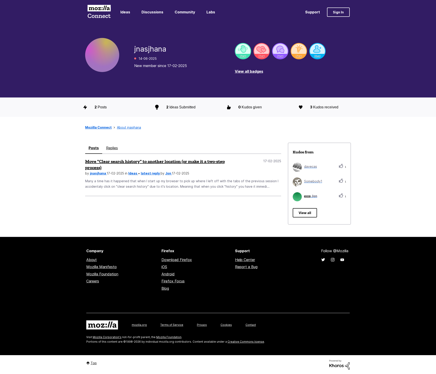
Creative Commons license (246, 341)
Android (168, 274)
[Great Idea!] (299, 51)
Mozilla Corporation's (107, 337)
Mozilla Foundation (102, 274)
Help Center (245, 259)
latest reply (151, 173)
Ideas (125, 12)
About (91, 259)
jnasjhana (98, 173)
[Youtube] (342, 260)
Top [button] (94, 363)
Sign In (338, 12)
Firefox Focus (173, 281)
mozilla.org (139, 325)
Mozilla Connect (99, 12)
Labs (210, 12)
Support (312, 12)
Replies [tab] (112, 148)
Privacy (202, 325)
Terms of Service (171, 325)
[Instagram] (333, 260)
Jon (168, 173)
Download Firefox (176, 259)
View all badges (249, 71)
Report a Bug (246, 266)
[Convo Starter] (280, 51)
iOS (164, 266)
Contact (250, 325)
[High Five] (261, 51)
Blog (165, 288)
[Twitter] (323, 260)
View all (305, 213)
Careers (92, 281)
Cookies (226, 325)
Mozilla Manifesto (101, 266)
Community (185, 12)
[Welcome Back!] (243, 51)
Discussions (152, 12)
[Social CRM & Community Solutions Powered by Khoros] (339, 364)
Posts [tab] (94, 148)
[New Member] (317, 51)
